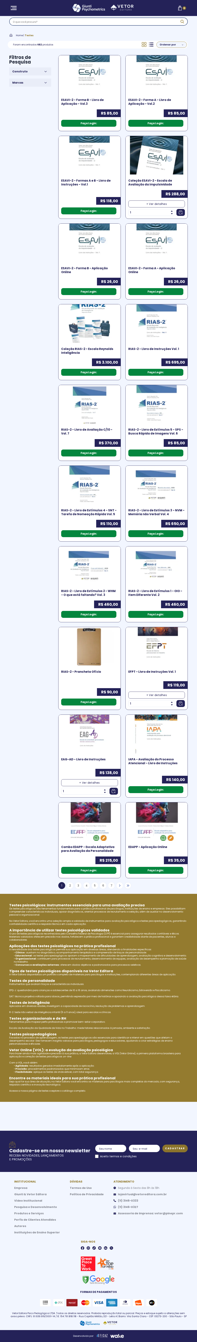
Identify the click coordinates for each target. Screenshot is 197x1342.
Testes (29, 35)
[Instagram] (88, 1248)
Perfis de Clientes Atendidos (35, 1219)
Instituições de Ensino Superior (37, 1232)
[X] (111, 1248)
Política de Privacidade (87, 1194)
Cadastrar (175, 1148)
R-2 (11, 1012)
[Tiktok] (94, 1248)
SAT (11, 996)
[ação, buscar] (182, 21)
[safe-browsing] (98, 1279)
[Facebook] (82, 1248)
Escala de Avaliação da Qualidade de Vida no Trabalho (42, 1028)
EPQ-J (12, 990)
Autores (20, 1226)
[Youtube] (100, 1248)
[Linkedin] (105, 1248)
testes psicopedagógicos (156, 921)
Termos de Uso (81, 1188)
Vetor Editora (20, 921)
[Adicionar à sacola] (180, 212)
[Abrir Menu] (13, 8)
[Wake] (117, 1336)
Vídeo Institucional (28, 1200)
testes (45, 1090)
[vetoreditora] (98, 8)
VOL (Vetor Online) (125, 1053)
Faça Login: (89, 123)
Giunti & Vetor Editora (30, 1194)
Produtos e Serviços (29, 1213)
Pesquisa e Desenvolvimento (35, 1207)
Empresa (20, 1188)
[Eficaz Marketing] (102, 1336)
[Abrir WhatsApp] (187, 1332)
